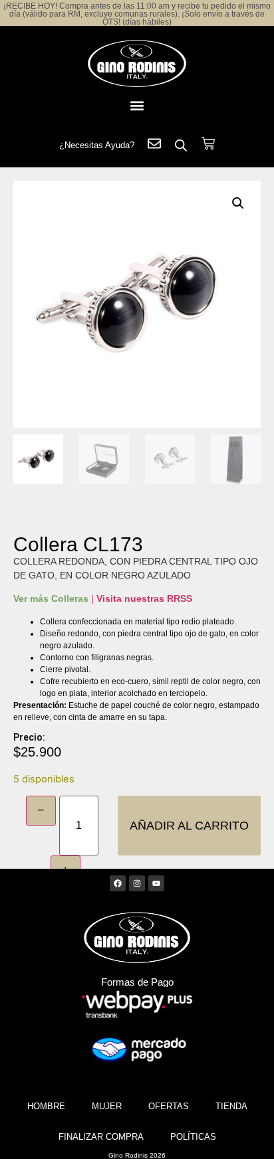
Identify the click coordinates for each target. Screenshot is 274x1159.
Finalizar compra (101, 1137)
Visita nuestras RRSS (144, 598)
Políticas (193, 1137)
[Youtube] (156, 883)
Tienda (231, 1106)
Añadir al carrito (189, 825)
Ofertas (168, 1106)
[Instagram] (137, 883)
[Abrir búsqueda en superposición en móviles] (181, 145)
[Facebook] (118, 883)
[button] (137, 105)
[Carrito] (208, 143)
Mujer (107, 1106)
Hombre (46, 1106)
